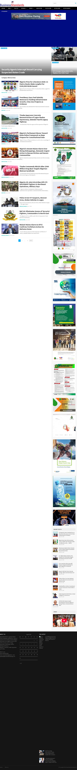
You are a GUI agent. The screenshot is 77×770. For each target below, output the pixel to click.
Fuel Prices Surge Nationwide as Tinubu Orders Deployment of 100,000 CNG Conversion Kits (47, 753)
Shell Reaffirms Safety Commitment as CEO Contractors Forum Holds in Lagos (67, 587)
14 (31, 647)
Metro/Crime (57, 8)
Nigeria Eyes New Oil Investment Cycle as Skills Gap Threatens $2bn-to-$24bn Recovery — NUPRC (67, 542)
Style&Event (4, 11)
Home (3, 8)
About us (6, 767)
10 (20, 647)
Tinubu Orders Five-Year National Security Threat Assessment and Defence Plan (66, 580)
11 (22, 647)
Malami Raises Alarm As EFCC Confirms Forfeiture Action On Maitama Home (32, 227)
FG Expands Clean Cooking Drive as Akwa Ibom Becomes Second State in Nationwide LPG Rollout (67, 534)
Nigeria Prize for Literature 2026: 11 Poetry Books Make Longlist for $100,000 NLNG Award (34, 84)
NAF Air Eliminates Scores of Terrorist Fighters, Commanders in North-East (35, 212)
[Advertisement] (38, 33)
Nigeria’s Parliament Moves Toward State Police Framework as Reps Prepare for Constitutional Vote (34, 135)
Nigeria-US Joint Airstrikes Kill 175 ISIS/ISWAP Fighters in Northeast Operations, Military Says (33, 184)
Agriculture (39, 8)
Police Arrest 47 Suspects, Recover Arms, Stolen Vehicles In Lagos (33, 199)
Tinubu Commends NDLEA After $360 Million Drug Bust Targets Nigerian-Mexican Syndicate (34, 168)
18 (22, 651)
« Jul (21, 663)
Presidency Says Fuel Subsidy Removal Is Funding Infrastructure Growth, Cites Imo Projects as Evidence (33, 100)
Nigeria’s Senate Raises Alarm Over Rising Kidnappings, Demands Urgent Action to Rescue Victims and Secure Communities (34, 152)
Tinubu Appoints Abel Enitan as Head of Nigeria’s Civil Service (67, 594)
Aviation (3, 110)
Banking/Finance (5, 177)
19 (25, 651)
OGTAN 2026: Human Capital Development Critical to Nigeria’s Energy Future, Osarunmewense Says (66, 603)
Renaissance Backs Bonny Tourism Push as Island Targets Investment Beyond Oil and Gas (66, 549)
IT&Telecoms (48, 8)
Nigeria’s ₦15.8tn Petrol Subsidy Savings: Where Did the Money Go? (66, 572)
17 (20, 651)
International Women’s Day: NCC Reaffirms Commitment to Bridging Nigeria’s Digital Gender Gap (50, 760)
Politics (16, 8)
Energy (30, 8)
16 (37, 647)
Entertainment (66, 8)
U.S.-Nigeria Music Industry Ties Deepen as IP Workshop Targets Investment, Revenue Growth (66, 557)
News (9, 8)
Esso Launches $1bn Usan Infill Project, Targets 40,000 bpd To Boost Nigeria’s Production (66, 565)
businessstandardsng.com (71, 767)
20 (28, 651)
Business (23, 8)
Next (31, 240)
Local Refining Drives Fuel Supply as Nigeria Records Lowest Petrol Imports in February (50, 638)
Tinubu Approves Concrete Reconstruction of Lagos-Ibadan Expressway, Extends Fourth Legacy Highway (34, 118)
